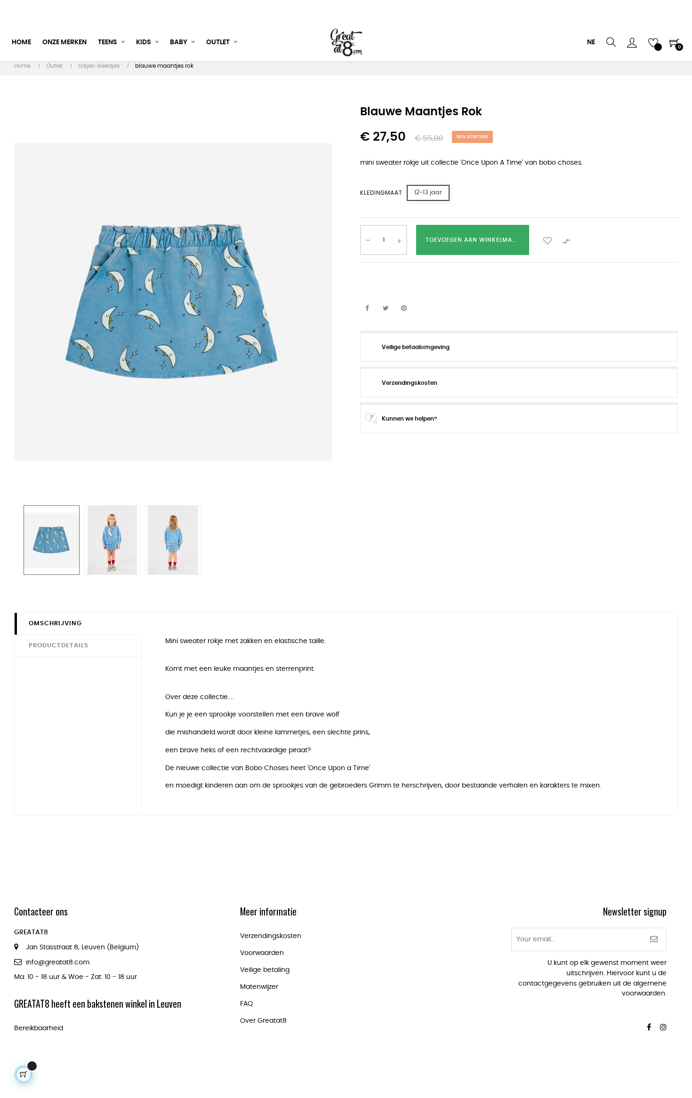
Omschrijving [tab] (55, 624)
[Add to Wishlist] (547, 240)
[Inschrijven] (654, 939)
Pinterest (404, 308)
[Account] (632, 42)
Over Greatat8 (263, 1021)
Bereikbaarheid (38, 1028)
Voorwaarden (262, 953)
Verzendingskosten (270, 936)
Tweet (385, 308)
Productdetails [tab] (59, 646)
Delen (367, 308)
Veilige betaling (265, 970)
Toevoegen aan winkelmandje (477, 240)
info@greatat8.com (57, 962)
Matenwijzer (259, 987)
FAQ (246, 1004)
